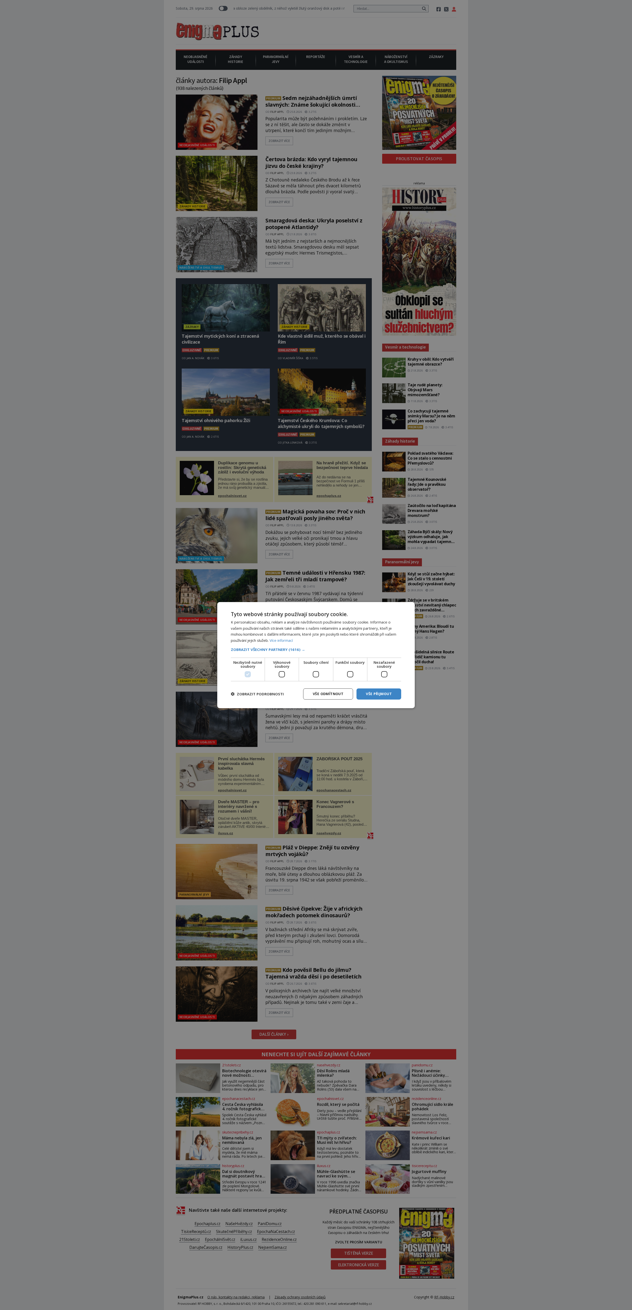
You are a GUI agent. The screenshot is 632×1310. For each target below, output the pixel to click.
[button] (316, 649)
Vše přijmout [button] (379, 693)
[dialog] (316, 655)
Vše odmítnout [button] (328, 693)
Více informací (281, 640)
